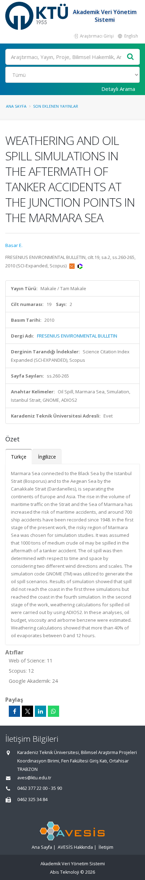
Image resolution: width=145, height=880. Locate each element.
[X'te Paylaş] (27, 711)
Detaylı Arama (118, 88)
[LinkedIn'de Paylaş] (40, 711)
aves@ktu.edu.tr (34, 778)
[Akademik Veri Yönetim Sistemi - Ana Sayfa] (37, 16)
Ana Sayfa (16, 106)
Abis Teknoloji (64, 872)
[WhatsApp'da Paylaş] (53, 711)
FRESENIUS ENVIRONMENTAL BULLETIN (77, 336)
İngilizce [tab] (47, 456)
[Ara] (130, 57)
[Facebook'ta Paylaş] (14, 711)
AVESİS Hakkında (75, 847)
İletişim (106, 847)
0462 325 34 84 (32, 799)
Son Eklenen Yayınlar (55, 106)
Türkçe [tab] (18, 456)
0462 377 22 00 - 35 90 (39, 788)
